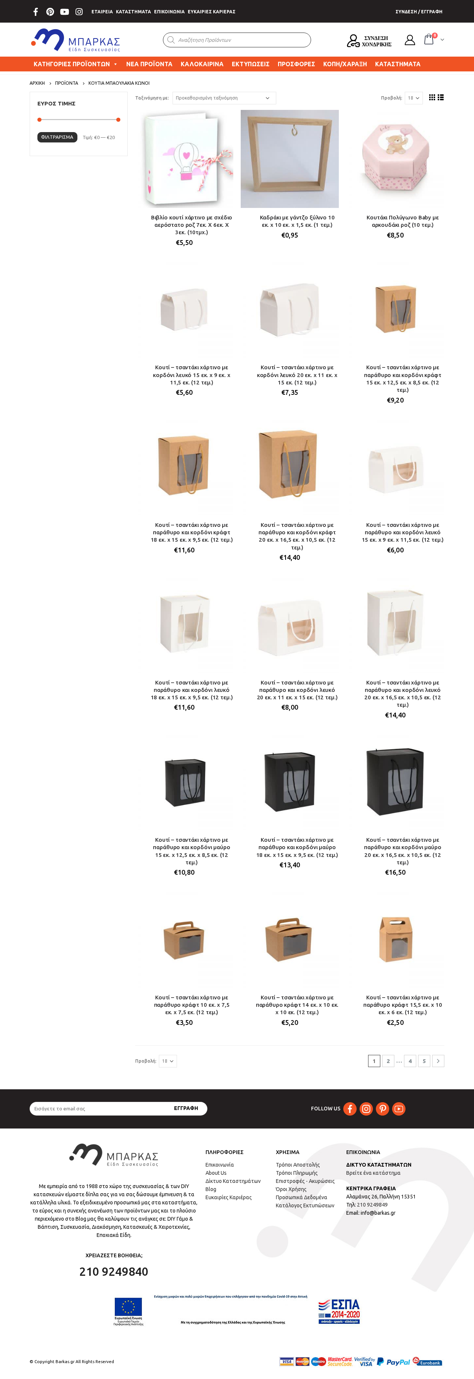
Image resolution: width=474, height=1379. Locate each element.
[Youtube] (64, 11)
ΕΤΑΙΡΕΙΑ (102, 11)
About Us (216, 1173)
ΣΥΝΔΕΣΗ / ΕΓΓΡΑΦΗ (419, 11)
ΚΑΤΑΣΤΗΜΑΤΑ (133, 11)
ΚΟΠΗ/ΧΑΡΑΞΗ (345, 64)
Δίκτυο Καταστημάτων (233, 1181)
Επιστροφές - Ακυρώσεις (305, 1181)
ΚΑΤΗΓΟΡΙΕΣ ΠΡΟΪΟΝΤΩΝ (72, 64)
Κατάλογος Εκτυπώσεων (305, 1205)
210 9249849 (372, 1205)
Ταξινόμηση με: (152, 97)
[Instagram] (78, 11)
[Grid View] (432, 97)
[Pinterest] (50, 11)
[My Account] (410, 40)
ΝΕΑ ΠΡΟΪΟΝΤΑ (149, 64)
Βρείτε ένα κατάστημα (373, 1173)
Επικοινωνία (220, 1165)
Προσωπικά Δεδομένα (301, 1197)
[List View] (440, 97)
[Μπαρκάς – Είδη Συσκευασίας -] (76, 40)
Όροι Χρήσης (291, 1189)
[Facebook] (35, 11)
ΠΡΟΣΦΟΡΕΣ (296, 64)
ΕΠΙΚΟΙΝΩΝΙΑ (169, 11)
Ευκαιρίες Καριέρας (229, 1197)
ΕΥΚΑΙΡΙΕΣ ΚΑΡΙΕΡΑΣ (212, 11)
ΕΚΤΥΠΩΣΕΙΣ (251, 64)
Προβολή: (391, 97)
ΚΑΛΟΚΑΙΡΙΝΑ (202, 64)
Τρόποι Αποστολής (298, 1165)
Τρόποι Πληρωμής (297, 1173)
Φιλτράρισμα (57, 136)
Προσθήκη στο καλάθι (221, 122)
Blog (211, 1189)
